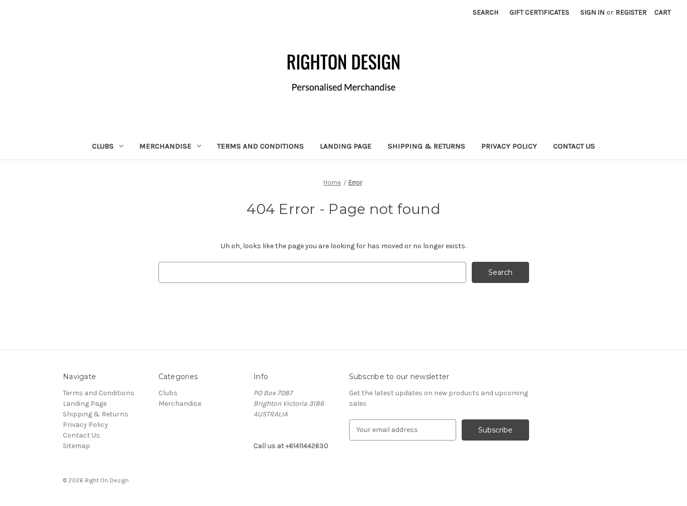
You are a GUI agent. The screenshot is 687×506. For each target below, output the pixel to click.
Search (485, 12)
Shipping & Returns (426, 146)
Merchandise (165, 146)
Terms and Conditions (260, 146)
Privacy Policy (509, 146)
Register (631, 12)
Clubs (103, 146)
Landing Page (346, 146)
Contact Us (574, 146)
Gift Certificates (539, 12)
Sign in (592, 12)
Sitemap (76, 446)
